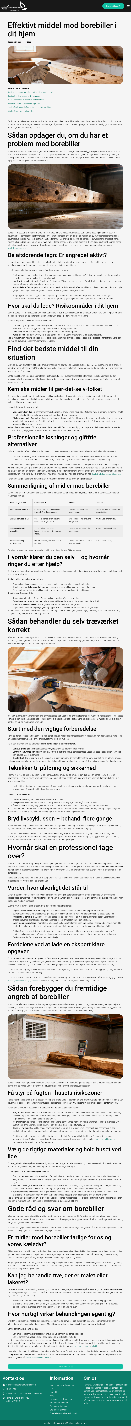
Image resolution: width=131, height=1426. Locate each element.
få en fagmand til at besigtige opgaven (24, 980)
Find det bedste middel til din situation (24, 96)
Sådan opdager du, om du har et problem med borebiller (31, 92)
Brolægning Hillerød (59, 1403)
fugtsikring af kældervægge (103, 1139)
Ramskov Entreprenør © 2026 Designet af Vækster (65, 1423)
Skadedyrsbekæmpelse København (106, 474)
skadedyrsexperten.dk (17, 248)
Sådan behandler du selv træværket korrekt (26, 100)
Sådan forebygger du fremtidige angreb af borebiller (29, 107)
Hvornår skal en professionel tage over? (24, 103)
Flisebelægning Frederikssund (63, 1413)
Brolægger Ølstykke (58, 1410)
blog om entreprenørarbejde (86, 1346)
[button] (128, 6)
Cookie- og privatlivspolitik (62, 1385)
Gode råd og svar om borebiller (21, 111)
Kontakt (53, 1392)
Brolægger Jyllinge (58, 1406)
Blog (52, 1395)
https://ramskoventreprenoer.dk (38, 1357)
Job (51, 1388)
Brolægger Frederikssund (61, 1399)
